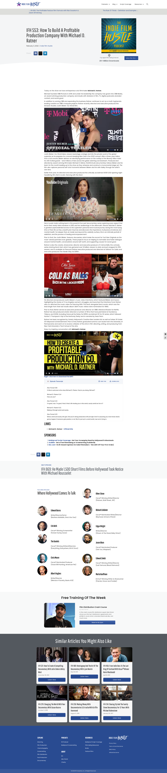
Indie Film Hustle (46, 46)
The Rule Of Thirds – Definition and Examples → (120, 10)
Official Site (68, 429)
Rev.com (52, 445)
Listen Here (56, 680)
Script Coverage (125, 4)
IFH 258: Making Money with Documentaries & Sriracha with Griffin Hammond (84, 707)
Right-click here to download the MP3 (58, 377)
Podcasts (105, 4)
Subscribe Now (131, 58)
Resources (138, 4)
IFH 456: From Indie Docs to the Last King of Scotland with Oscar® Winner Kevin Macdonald (116, 668)
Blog (113, 4)
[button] (109, 4)
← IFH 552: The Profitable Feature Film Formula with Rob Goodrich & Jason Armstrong (54, 11)
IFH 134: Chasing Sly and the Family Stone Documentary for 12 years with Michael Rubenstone (116, 707)
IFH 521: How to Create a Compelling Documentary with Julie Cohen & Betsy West (51, 668)
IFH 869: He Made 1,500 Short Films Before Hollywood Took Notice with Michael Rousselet (82, 471)
